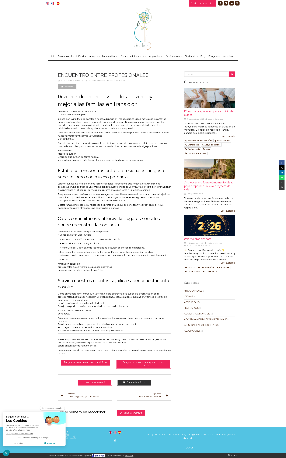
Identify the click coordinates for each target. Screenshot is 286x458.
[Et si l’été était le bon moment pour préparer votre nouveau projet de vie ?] (209, 169)
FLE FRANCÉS (191, 308)
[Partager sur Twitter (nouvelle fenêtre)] (282, 167)
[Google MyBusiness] (226, 3)
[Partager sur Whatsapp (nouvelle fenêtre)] (282, 177)
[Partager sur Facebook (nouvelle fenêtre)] (282, 162)
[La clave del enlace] (143, 49)
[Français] (52, 3)
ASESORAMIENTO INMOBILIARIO (201, 325)
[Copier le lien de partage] (282, 187)
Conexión (233, 455)
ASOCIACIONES (192, 331)
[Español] (58, 3)
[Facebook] (220, 3)
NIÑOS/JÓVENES (193, 290)
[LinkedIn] (231, 3)
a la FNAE (129, 455)
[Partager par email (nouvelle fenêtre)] (282, 182)
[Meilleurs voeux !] (209, 225)
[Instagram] (237, 3)
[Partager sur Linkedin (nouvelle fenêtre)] (282, 172)
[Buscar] (232, 74)
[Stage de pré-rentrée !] (209, 98)
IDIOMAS (188, 296)
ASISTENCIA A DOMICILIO (197, 313)
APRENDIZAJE (191, 302)
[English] (47, 3)
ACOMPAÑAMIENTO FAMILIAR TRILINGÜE (205, 319)
